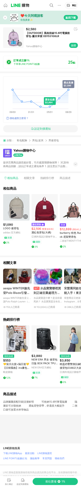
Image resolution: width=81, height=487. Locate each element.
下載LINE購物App (12, 453)
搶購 (73, 45)
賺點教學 (35, 458)
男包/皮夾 (37, 140)
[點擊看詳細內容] (16, 207)
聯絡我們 (59, 458)
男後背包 (54, 140)
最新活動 (29, 453)
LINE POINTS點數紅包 (15, 458)
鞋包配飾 (22, 140)
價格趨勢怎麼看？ (19, 118)
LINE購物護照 (44, 453)
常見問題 (47, 458)
